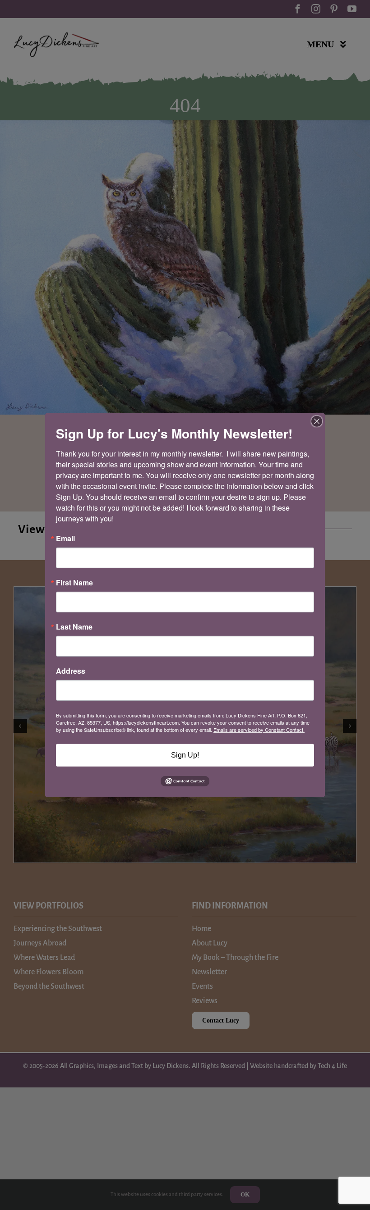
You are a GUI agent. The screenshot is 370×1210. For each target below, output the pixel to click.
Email (65, 538)
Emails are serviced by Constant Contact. (259, 729)
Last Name (74, 626)
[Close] (316, 421)
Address (70, 670)
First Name (74, 582)
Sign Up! (185, 754)
